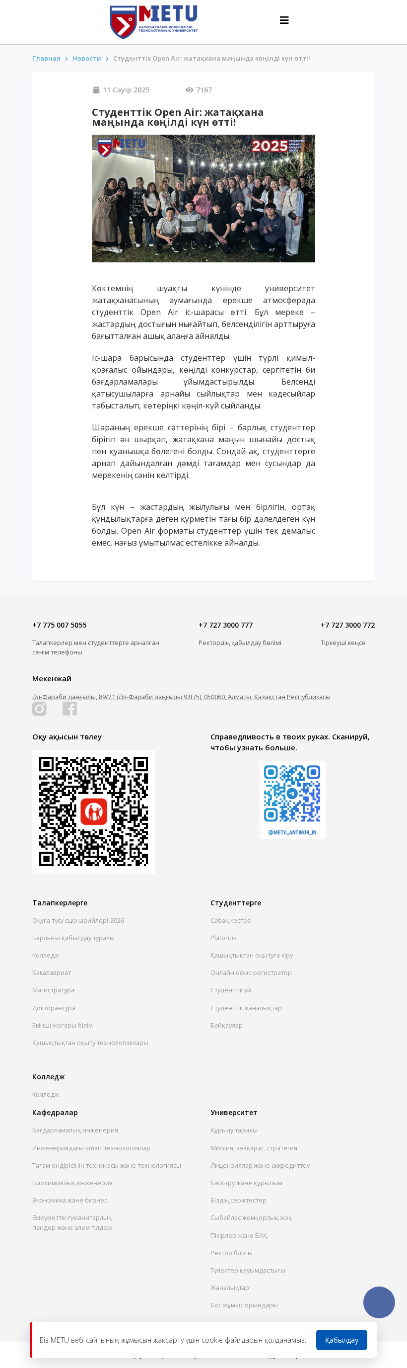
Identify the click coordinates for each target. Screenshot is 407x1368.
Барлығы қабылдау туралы (73, 937)
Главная (46, 58)
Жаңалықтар (229, 1287)
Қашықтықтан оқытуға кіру (251, 955)
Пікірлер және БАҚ (238, 1235)
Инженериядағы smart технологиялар (91, 1147)
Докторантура (53, 1007)
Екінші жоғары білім (62, 1025)
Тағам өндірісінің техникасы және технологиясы (106, 1165)
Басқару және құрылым (246, 1182)
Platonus (223, 937)
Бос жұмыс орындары (244, 1304)
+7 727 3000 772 (348, 625)
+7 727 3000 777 (226, 625)
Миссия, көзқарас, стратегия (253, 1147)
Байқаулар (226, 1025)
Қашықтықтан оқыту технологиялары (90, 1042)
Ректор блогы (231, 1252)
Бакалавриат (51, 972)
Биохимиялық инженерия (72, 1182)
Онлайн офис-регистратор (251, 972)
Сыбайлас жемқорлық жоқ (251, 1217)
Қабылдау (341, 1340)
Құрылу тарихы (234, 1130)
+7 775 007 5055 (59, 625)
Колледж (45, 955)
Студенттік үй (230, 989)
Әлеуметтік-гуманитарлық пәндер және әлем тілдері (72, 1222)
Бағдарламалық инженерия (75, 1130)
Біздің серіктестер (238, 1200)
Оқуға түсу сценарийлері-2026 (78, 920)
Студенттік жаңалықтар (246, 1007)
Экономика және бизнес (69, 1200)
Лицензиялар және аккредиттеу (260, 1165)
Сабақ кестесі (231, 920)
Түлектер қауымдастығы (247, 1270)
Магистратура (53, 989)
